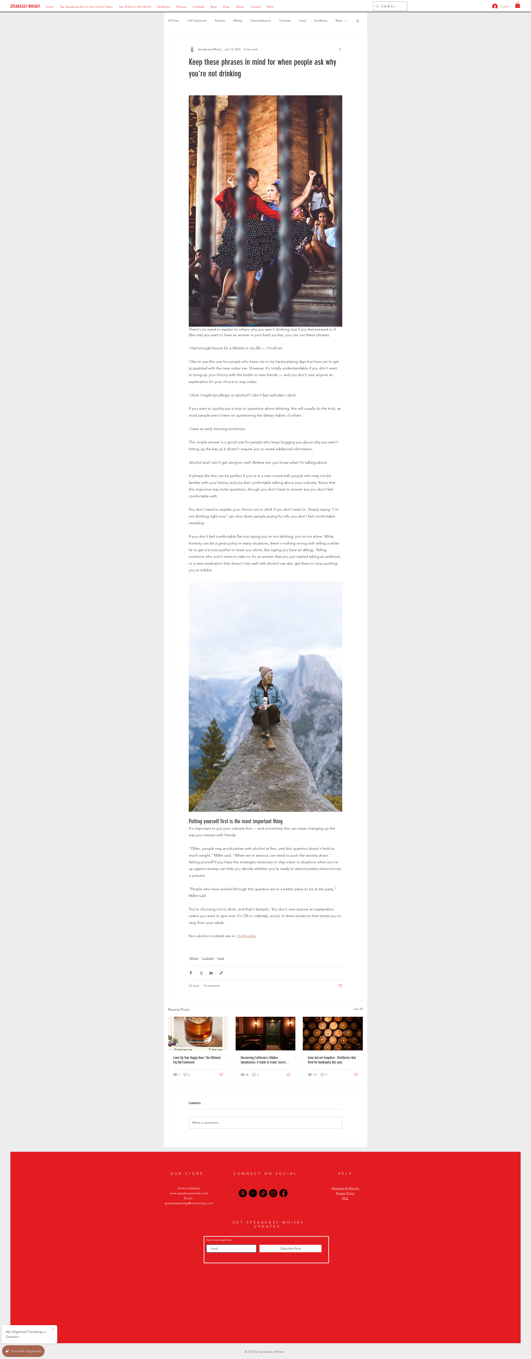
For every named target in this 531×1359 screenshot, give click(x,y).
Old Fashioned (197, 20)
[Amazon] (243, 1193)
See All (358, 1009)
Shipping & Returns (345, 1188)
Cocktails (285, 20)
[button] (517, 5)
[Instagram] (273, 1193)
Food (302, 20)
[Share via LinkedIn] (211, 973)
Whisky (237, 20)
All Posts (173, 20)
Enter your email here (219, 1239)
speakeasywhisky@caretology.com (189, 1203)
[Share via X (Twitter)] (201, 973)
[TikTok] (263, 1193)
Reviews (220, 20)
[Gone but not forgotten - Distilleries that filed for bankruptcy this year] (333, 1033)
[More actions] (339, 49)
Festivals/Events (261, 20)
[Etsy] (253, 1193)
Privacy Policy (345, 1193)
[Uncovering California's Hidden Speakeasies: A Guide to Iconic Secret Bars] (266, 1033)
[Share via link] (221, 973)
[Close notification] (53, 1329)
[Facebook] (283, 1193)
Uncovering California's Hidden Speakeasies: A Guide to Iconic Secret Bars (263, 1060)
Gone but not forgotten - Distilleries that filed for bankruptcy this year (332, 1060)
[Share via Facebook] (191, 973)
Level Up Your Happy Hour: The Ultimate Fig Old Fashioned (197, 1060)
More (339, 20)
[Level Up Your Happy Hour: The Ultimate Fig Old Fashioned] (198, 1033)
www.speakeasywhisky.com (189, 1193)
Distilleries (320, 20)
